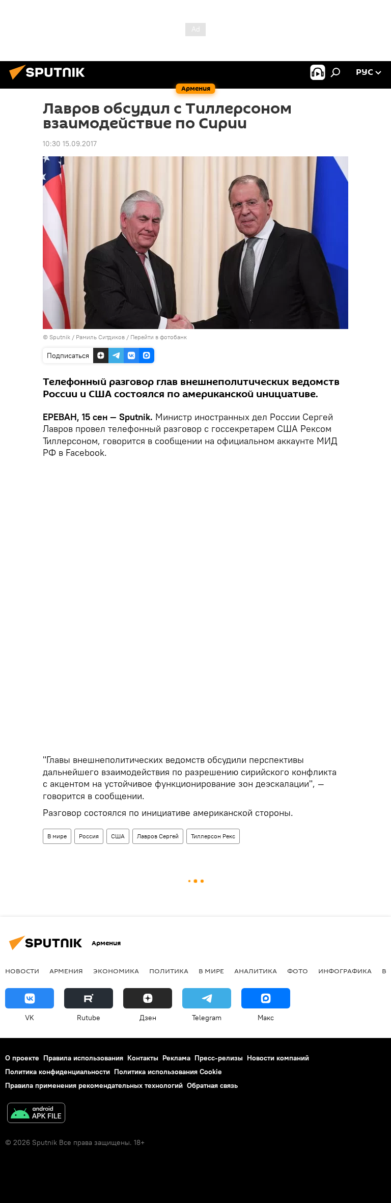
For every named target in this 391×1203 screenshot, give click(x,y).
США (118, 836)
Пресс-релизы (218, 1057)
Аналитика (255, 970)
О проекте (22, 1057)
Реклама (176, 1057)
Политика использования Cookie (168, 1071)
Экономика (116, 970)
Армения (66, 970)
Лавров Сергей (158, 836)
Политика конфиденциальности (57, 1071)
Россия (89, 836)
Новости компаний (278, 1057)
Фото (297, 970)
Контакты (142, 1057)
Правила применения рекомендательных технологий (94, 1085)
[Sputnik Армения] (50, 81)
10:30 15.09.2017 (70, 143)
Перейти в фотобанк (158, 337)
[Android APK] (36, 1114)
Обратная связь (212, 1085)
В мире (57, 836)
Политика (168, 970)
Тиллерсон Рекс (213, 836)
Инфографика (345, 970)
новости (22, 970)
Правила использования (83, 1057)
